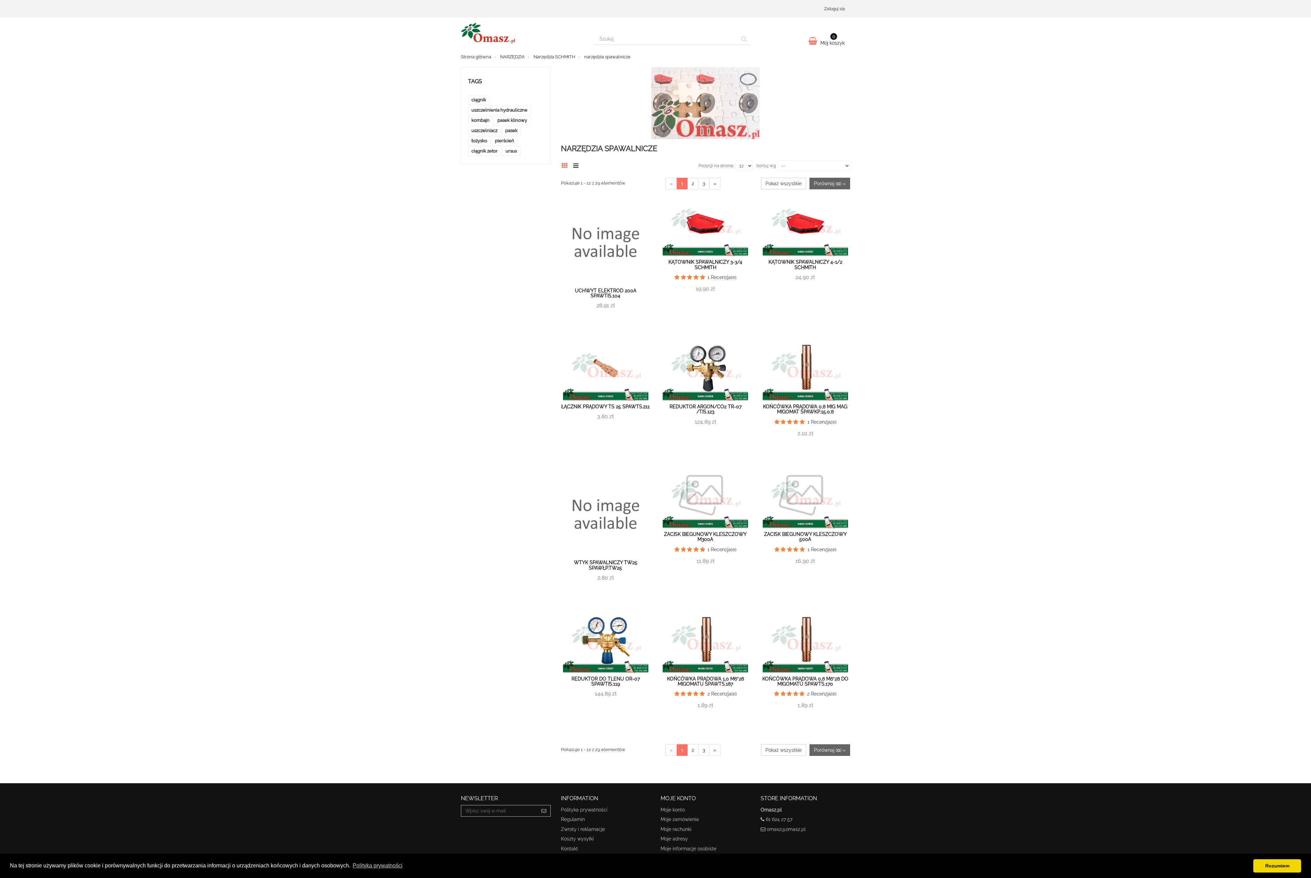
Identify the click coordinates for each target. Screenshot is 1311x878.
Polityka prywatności (584, 810)
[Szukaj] (744, 39)
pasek (511, 130)
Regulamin (573, 819)
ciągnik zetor (484, 150)
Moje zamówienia (680, 819)
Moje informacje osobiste (688, 848)
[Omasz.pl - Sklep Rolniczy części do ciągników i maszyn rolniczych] (522, 33)
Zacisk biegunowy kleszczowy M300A (705, 536)
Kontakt (569, 848)
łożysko (479, 140)
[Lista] (577, 164)
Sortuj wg (766, 165)
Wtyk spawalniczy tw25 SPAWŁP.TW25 (605, 565)
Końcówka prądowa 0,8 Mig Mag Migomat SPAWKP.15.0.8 (805, 409)
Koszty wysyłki (577, 839)
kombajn (480, 120)
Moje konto (673, 810)
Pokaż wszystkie (783, 183)
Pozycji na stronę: (716, 165)
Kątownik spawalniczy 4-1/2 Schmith (805, 264)
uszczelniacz (484, 130)
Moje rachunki (676, 829)
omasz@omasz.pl (786, 829)
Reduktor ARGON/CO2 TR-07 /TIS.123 (705, 409)
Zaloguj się (834, 8)
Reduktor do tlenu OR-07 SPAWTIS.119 (606, 681)
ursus (511, 150)
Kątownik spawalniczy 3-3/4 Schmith (705, 264)
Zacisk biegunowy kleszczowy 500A (805, 536)
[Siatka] (566, 164)
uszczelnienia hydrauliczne (499, 110)
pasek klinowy (512, 120)
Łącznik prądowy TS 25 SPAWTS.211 (605, 406)
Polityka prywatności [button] (378, 865)
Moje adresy (674, 839)
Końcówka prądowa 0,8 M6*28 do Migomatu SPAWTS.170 (805, 681)
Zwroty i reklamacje (583, 829)
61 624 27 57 (779, 819)
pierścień (504, 140)
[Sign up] (544, 811)
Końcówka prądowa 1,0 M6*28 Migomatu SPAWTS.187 (705, 681)
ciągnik (478, 99)
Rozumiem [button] (1277, 865)
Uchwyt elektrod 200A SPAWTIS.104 (605, 293)
